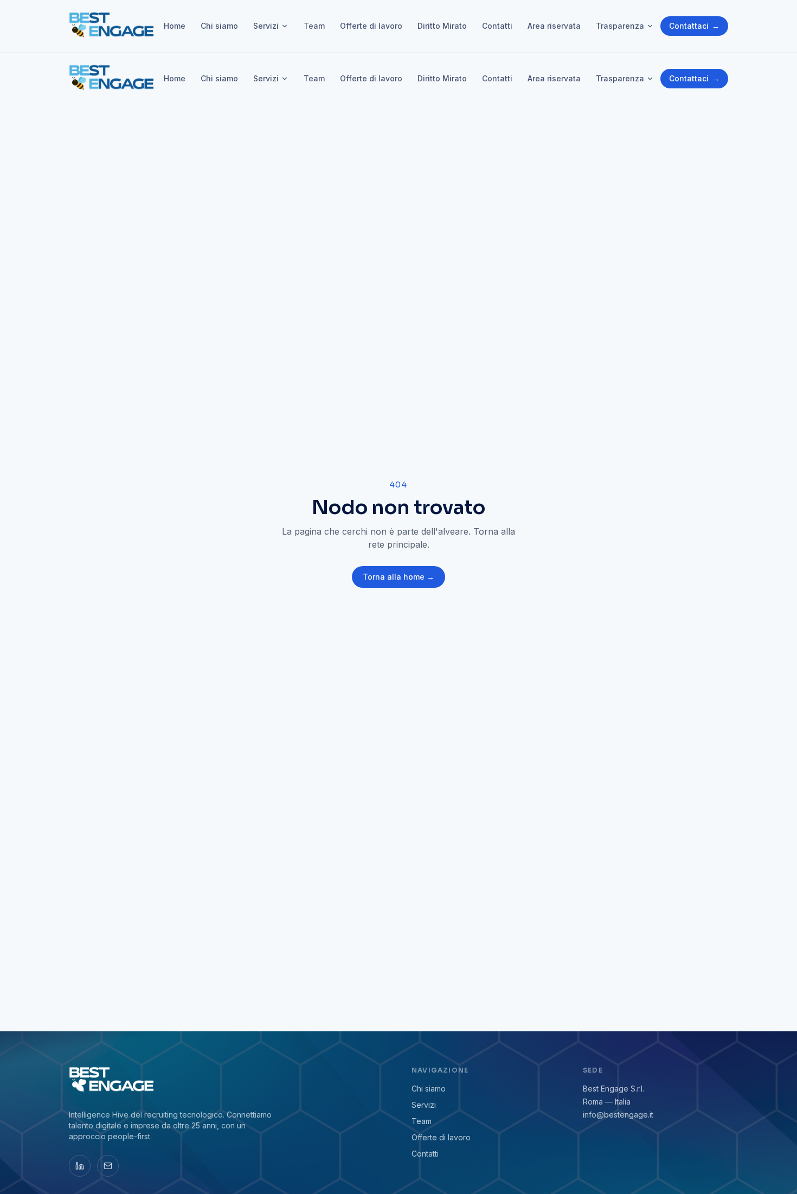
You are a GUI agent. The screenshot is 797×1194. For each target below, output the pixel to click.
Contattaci (694, 25)
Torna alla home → (398, 576)
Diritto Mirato (442, 25)
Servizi (266, 25)
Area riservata (554, 25)
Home (174, 25)
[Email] (108, 1166)
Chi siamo (219, 25)
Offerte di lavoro (371, 25)
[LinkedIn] (80, 1166)
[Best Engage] (113, 26)
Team (314, 25)
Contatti (497, 25)
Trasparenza (620, 25)
